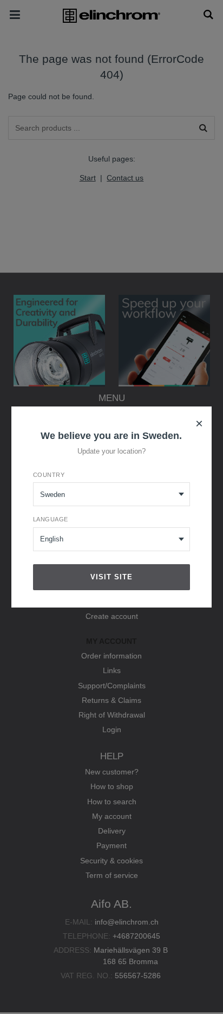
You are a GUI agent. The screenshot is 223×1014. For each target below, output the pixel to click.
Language (50, 519)
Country (49, 475)
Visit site (111, 577)
